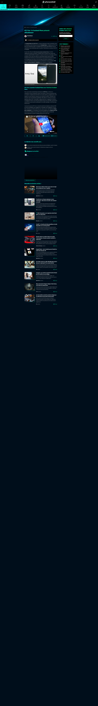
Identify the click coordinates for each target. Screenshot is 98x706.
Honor (16, 9)
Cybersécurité (55, 7)
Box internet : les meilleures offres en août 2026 (66, 64)
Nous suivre (55, 135)
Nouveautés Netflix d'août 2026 (66, 58)
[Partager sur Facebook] (33, 136)
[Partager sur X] (27, 136)
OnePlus (26, 9)
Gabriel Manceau (30, 35)
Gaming (16, 7)
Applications (38, 195)
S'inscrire (65, 38)
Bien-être (94, 7)
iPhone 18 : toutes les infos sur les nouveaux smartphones (66, 53)
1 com (52, 36)
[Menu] (2, 2)
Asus (9, 9)
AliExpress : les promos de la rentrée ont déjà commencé (65, 46)
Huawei (18, 9)
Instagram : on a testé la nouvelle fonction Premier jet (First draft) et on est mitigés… (46, 273)
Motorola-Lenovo (22, 9)
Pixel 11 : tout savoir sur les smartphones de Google (65, 49)
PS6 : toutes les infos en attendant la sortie (66, 57)
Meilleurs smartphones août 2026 (66, 70)
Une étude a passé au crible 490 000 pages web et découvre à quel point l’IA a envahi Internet (46, 262)
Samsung (29, 9)
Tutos (42, 7)
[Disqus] (40, 166)
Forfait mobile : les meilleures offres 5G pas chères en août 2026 (66, 67)
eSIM (61, 7)
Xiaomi (35, 9)
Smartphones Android (34, 27)
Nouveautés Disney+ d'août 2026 (66, 60)
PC (9, 7)
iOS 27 (62, 55)
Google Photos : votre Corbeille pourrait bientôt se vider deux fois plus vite (46, 249)
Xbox (37, 209)
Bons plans (35, 7)
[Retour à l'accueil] (49, 2)
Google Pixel (12, 9)
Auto (23, 7)
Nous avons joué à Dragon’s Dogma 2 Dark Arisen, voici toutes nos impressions (46, 284)
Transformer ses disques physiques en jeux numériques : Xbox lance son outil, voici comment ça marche (46, 200)
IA (74, 7)
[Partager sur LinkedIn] (39, 136)
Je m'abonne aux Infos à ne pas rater (33, 40)
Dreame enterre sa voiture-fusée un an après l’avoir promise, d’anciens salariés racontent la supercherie (45, 238)
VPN (48, 7)
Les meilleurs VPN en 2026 (65, 72)
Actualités (81, 7)
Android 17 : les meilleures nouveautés (65, 51)
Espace (29, 7)
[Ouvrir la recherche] (96, 2)
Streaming (68, 7)
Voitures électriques (39, 245)
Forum (87, 7)
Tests (37, 291)
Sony (32, 9)
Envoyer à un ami (47, 135)
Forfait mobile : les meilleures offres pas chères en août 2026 (66, 69)
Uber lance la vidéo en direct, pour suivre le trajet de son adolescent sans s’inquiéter (46, 187)
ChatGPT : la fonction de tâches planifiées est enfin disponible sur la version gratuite (46, 224)
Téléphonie (3, 7)
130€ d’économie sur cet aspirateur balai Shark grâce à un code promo (46, 213)
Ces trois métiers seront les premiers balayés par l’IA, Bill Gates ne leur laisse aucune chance (46, 295)
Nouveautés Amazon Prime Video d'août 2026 (66, 62)
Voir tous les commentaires (30, 180)
